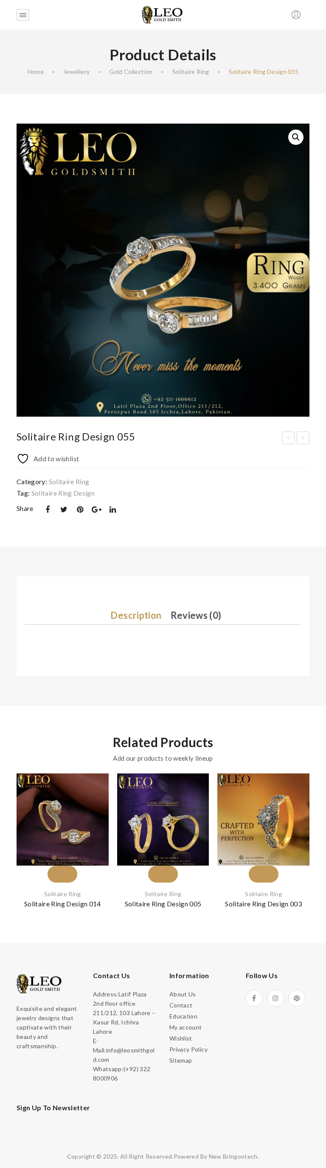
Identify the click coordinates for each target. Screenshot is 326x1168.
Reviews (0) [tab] (196, 615)
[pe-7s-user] (296, 17)
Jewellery (76, 71)
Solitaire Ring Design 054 (288, 439)
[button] (296, 137)
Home (36, 71)
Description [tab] (135, 615)
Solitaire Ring (190, 71)
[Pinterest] (80, 509)
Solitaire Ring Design (63, 493)
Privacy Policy (188, 1049)
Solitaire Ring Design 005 (163, 904)
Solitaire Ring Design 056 (303, 439)
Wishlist (180, 1038)
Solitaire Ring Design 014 (62, 904)
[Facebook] (47, 509)
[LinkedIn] (113, 509)
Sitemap (180, 1060)
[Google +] (96, 509)
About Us (182, 994)
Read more (62, 859)
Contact (180, 1005)
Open (23, 15)
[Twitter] (63, 509)
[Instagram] (275, 998)
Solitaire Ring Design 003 (263, 904)
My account (185, 1027)
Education (183, 1016)
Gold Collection (130, 71)
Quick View (91, 838)
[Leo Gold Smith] (163, 14)
